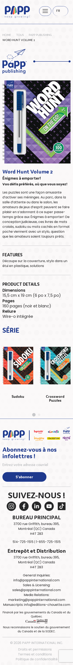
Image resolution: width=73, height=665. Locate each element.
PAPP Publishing (40, 35)
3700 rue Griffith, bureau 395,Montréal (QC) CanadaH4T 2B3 (36, 529)
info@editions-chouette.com (47, 604)
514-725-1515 (23, 541)
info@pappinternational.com (36, 580)
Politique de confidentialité (37, 659)
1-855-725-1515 (48, 541)
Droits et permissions (35, 649)
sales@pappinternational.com (36, 590)
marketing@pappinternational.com (36, 599)
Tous (20, 35)
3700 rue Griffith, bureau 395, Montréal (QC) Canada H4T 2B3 (36, 562)
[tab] (34, 414)
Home (6, 35)
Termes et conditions (35, 654)
